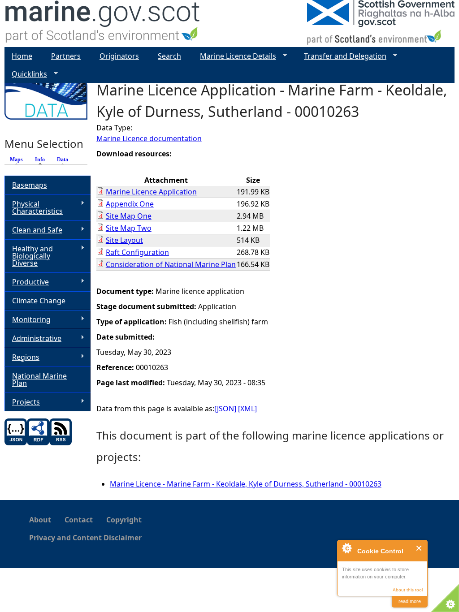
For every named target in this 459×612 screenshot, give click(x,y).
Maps (16, 159)
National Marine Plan (39, 379)
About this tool (408, 589)
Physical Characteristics (33, 207)
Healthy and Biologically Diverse (28, 256)
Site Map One (129, 216)
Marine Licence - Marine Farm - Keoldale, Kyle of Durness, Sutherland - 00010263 (245, 484)
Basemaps (29, 185)
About (40, 520)
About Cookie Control (346, 548)
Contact (79, 520)
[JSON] (225, 409)
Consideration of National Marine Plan (171, 264)
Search (169, 56)
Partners (66, 56)
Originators (119, 56)
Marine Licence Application (151, 192)
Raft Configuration (137, 252)
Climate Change (38, 301)
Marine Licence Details (234, 56)
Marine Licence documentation (149, 138)
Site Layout (124, 240)
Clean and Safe (33, 230)
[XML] (247, 409)
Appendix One (130, 204)
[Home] (102, 23)
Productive (26, 282)
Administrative (32, 338)
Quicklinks (25, 74)
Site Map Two (129, 228)
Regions (21, 357)
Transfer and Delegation (341, 56)
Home (22, 56)
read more (409, 601)
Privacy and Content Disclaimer (85, 538)
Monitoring (27, 320)
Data (62, 159)
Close (419, 548)
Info (42, 159)
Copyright (124, 520)
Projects (22, 402)
